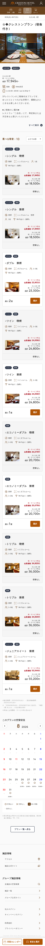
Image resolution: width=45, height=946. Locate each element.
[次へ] (40, 726)
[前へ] (4, 726)
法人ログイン (10, 909)
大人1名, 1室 (34, 17)
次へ (40, 726)
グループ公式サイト (13, 898)
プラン (27, 12)
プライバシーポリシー (14, 928)
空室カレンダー (14, 942)
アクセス (8, 859)
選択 (35, 301)
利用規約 (8, 923)
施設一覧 (8, 891)
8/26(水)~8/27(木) (11, 17)
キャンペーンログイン (14, 914)
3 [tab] (22, 61)
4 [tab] (24, 61)
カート (35, 12)
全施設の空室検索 (12, 884)
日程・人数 (11, 12)
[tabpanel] (22, 48)
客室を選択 (34, 942)
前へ (4, 726)
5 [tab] (26, 61)
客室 (19, 12)
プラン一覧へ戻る (22, 829)
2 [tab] (20, 61)
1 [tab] (18, 61)
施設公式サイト (11, 866)
